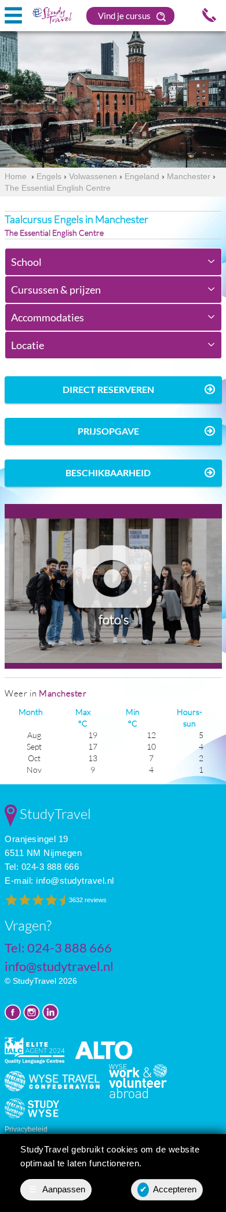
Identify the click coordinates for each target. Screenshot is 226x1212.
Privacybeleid (26, 1129)
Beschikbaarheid (108, 472)
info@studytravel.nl (75, 880)
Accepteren (168, 1189)
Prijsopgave (108, 430)
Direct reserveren (108, 389)
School (26, 261)
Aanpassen (57, 1189)
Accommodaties (47, 317)
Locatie (27, 345)
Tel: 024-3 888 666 (42, 867)
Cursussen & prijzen (56, 289)
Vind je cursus (125, 15)
